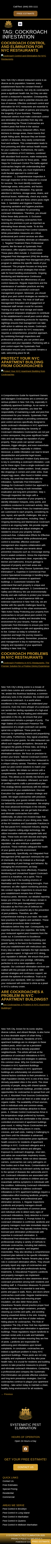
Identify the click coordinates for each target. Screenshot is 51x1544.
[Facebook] (25, 1449)
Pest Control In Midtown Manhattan (20, 1525)
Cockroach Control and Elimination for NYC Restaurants (23, 46)
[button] (20, 24)
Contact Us (8, 1481)
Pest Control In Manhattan (15, 1517)
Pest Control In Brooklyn (15, 1509)
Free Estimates (10, 1485)
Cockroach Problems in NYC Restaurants (24, 655)
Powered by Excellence (27, 1542)
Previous (7, 1394)
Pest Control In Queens (14, 1521)
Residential (8, 1493)
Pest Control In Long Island (16, 1513)
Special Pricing (10, 1489)
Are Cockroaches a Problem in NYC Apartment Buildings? (24, 995)
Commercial (8, 1497)
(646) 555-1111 (30, 6)
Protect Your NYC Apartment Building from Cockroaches (22, 362)
